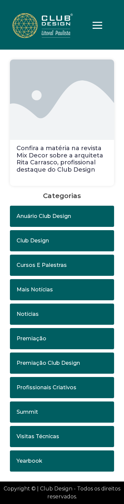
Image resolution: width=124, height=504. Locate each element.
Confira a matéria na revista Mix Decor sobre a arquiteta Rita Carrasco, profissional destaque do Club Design (60, 159)
